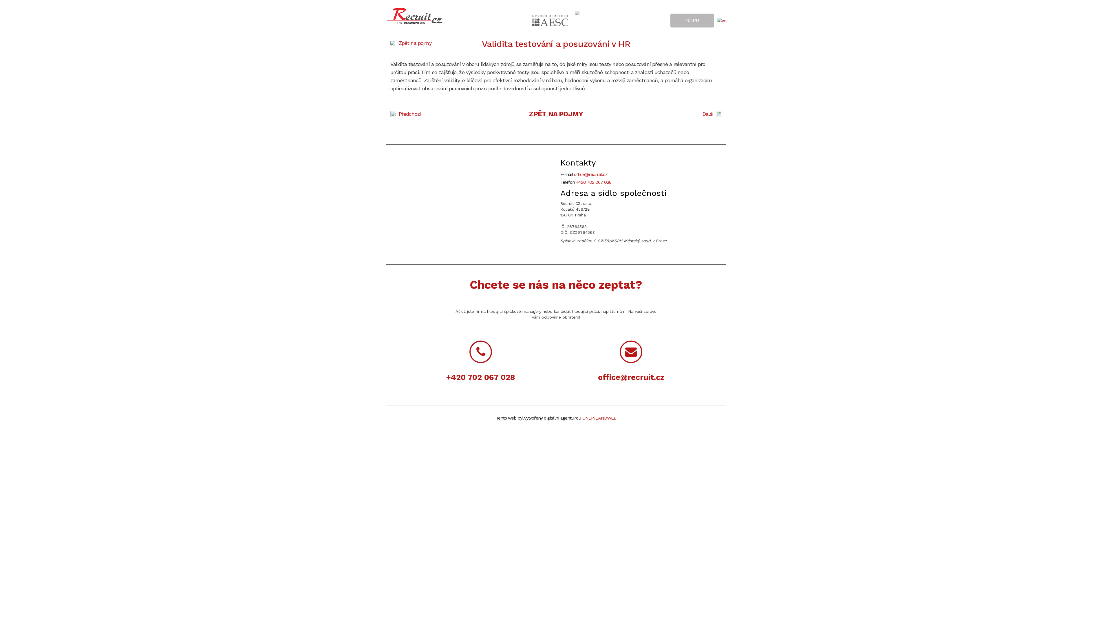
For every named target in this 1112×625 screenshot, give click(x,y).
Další (708, 114)
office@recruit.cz (591, 174)
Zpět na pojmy (415, 43)
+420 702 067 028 (593, 182)
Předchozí (410, 114)
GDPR (692, 20)
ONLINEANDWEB (599, 418)
